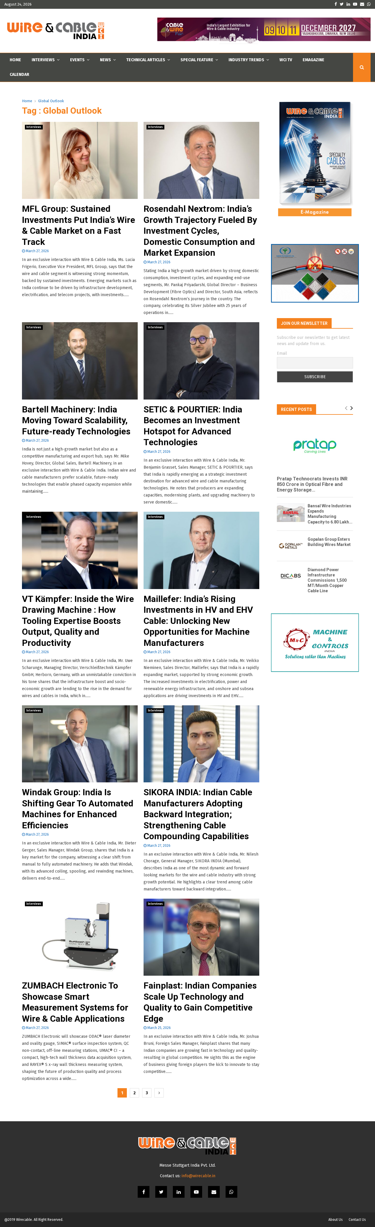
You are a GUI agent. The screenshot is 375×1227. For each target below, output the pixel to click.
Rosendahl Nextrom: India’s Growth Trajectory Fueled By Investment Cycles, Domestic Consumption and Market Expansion (200, 231)
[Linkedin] (179, 1192)
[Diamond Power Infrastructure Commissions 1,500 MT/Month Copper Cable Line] (291, 576)
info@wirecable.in (198, 1175)
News (105, 59)
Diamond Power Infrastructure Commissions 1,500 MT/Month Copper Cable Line (327, 580)
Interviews (43, 59)
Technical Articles (145, 59)
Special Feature (196, 59)
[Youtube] (196, 1192)
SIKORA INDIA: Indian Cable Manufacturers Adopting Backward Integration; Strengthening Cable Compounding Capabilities (198, 814)
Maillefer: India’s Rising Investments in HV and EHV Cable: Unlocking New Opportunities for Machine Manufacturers (198, 621)
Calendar (19, 74)
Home (15, 59)
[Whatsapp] (231, 1192)
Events (77, 59)
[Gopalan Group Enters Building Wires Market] (291, 546)
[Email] (214, 1192)
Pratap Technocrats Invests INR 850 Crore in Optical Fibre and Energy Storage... (312, 484)
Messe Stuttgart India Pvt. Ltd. (187, 1165)
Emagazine (313, 59)
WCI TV (285, 59)
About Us (335, 1220)
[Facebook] (143, 1192)
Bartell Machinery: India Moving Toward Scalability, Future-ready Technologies (76, 420)
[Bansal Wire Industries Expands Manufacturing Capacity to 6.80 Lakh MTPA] (291, 512)
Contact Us (357, 1220)
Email (282, 353)
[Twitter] (161, 1192)
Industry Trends (246, 59)
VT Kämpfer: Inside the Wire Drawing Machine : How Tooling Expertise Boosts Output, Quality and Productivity (78, 621)
